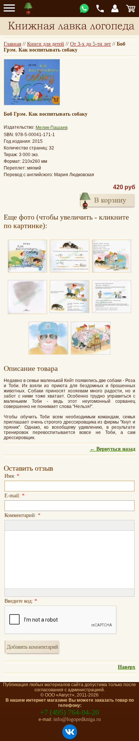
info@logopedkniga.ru (77, 719)
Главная (12, 44)
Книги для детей (45, 44)
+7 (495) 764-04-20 (69, 712)
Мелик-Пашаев (51, 127)
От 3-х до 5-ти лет (90, 44)
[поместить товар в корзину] (107, 200)
